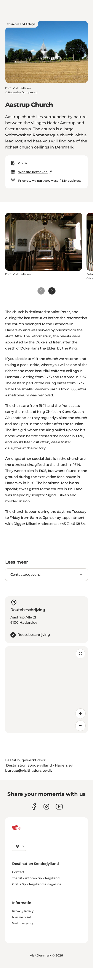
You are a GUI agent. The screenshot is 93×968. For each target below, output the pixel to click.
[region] (46, 689)
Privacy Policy (23, 911)
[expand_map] (80, 653)
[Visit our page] (46, 806)
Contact (18, 872)
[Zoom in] (80, 713)
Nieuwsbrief (21, 917)
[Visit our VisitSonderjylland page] (33, 806)
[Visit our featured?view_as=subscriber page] (59, 806)
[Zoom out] (80, 726)
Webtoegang (22, 923)
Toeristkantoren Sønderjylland (36, 878)
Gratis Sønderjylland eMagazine (36, 884)
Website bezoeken (33, 172)
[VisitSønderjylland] (25, 827)
